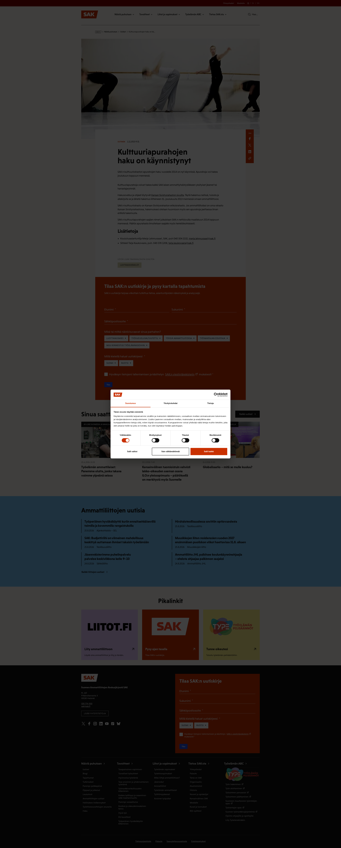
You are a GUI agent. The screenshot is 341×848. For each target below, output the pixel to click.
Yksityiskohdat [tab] (170, 403)
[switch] (155, 440)
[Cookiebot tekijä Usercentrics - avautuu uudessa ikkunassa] (216, 395)
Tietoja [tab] (210, 403)
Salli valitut (132, 451)
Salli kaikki (209, 451)
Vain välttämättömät (170, 451)
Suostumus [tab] (130, 403)
